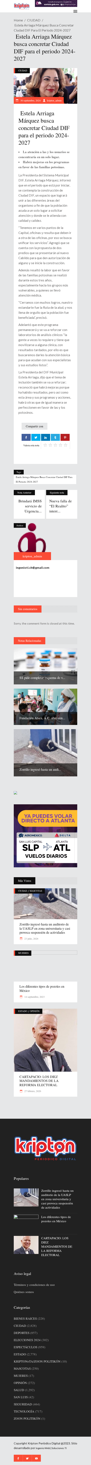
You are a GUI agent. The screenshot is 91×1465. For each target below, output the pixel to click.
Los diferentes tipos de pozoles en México (41, 988)
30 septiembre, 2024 (30, 100)
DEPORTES (21, 1333)
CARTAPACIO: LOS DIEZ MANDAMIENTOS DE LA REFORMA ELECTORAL (39, 1080)
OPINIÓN (35, 1011)
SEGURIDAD (23, 1404)
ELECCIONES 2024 (27, 1340)
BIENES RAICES (25, 1318)
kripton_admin (54, 100)
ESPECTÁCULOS (25, 1347)
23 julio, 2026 (31, 938)
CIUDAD (33, 20)
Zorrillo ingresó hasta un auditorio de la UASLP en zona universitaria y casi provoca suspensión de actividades (44, 928)
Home (18, 20)
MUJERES (23, 952)
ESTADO (22, 1011)
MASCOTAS (36, 890)
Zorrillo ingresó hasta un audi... (40, 769)
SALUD (19, 1390)
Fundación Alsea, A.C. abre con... (42, 718)
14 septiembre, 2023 (34, 996)
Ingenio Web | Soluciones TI (51, 1448)
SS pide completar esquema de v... (42, 677)
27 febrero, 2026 (32, 1091)
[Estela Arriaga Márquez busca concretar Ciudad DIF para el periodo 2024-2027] (32, 541)
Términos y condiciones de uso (34, 1285)
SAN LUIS (21, 1397)
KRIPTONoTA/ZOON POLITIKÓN (37, 1361)
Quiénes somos (24, 1292)
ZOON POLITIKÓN (27, 1418)
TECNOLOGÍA (24, 1411)
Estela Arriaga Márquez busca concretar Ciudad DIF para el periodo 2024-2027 (44, 479)
